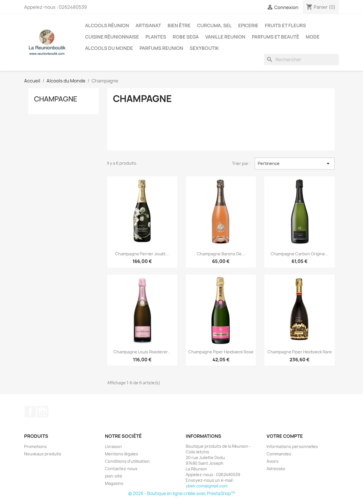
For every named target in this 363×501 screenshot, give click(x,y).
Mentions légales (121, 454)
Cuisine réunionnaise (112, 37)
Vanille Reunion (225, 37)
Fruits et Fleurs (285, 25)
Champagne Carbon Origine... (299, 253)
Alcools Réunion (107, 25)
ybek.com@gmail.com (206, 486)
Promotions (35, 446)
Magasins (114, 483)
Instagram (42, 411)
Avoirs (272, 461)
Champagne (55, 99)
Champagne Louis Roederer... (142, 351)
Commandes (279, 454)
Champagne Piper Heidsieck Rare (299, 351)
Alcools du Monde (109, 48)
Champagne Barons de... (221, 253)
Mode (313, 37)
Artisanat (148, 25)
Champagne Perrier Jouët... (142, 253)
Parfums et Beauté (275, 37)
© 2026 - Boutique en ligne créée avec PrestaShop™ (181, 493)
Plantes (155, 37)
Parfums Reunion (161, 48)
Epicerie (248, 25)
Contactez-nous (121, 468)
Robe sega (186, 37)
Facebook (30, 411)
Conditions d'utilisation (127, 461)
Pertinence (295, 163)
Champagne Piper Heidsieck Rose (221, 351)
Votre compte (285, 436)
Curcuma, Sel (214, 25)
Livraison (113, 446)
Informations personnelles (292, 446)
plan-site (113, 476)
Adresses (276, 468)
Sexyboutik (204, 48)
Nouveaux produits (42, 454)
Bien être (179, 25)
